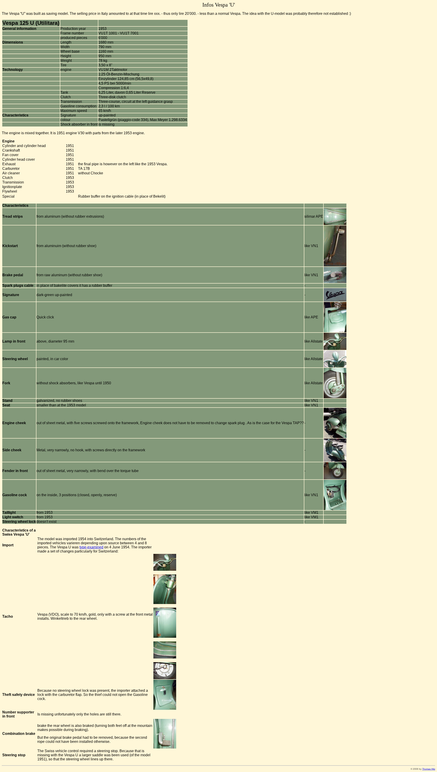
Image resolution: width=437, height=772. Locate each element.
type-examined (91, 547)
